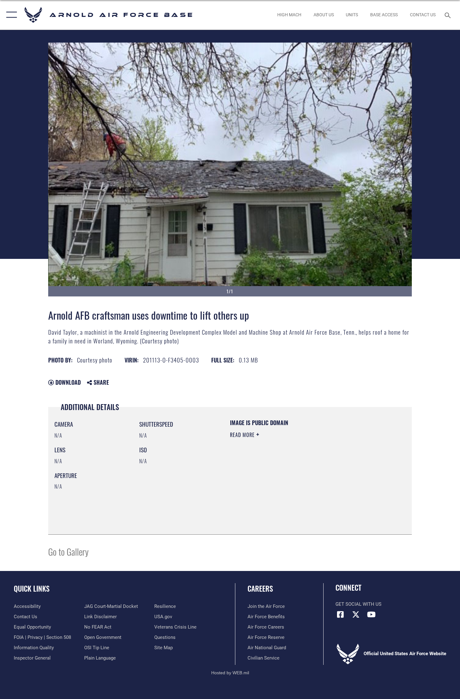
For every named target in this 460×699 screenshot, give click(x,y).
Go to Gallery (68, 551)
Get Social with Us (358, 604)
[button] (10, 15)
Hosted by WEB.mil (230, 672)
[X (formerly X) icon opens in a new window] (355, 614)
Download (67, 382)
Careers (260, 588)
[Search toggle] (448, 15)
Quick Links (31, 588)
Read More (243, 435)
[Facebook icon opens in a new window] (340, 614)
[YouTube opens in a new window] (371, 614)
